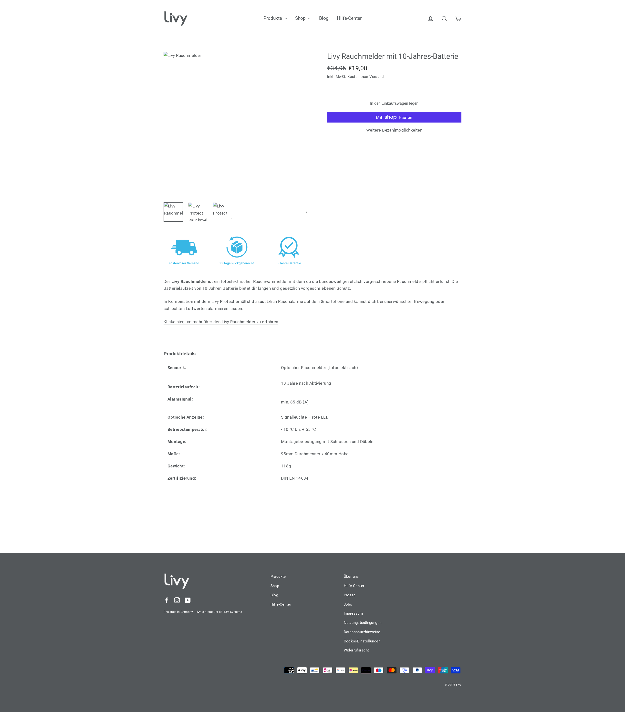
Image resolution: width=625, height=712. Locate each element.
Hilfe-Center (349, 18)
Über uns (351, 576)
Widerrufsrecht (356, 650)
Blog (324, 18)
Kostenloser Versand (365, 76)
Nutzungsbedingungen (363, 622)
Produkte (273, 18)
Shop (301, 18)
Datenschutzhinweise (362, 632)
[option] (236, 124)
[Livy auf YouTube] (188, 599)
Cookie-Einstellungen (362, 641)
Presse (350, 595)
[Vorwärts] (306, 212)
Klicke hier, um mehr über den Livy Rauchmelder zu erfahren (221, 321)
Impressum (353, 613)
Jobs (348, 604)
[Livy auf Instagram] (177, 599)
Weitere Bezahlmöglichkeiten (394, 130)
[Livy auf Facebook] (166, 599)
